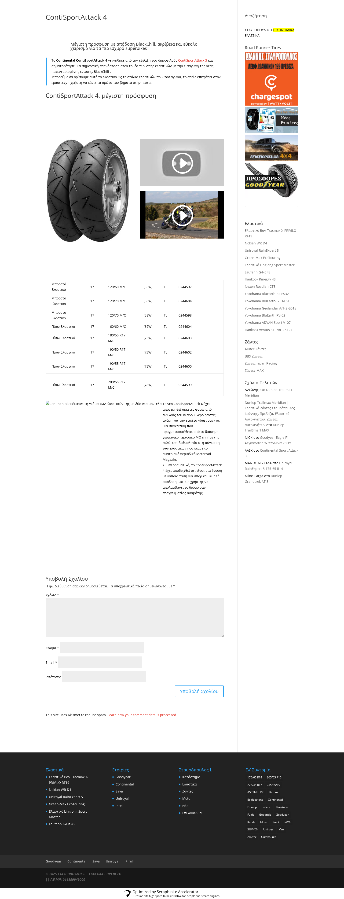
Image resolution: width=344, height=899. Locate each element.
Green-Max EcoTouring (263, 257)
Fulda (250, 815)
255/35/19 (273, 785)
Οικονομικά (268, 837)
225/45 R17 (254, 785)
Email (51, 662)
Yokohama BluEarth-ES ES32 (267, 293)
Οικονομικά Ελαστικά (190, 3)
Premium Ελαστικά (154, 3)
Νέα (198, 17)
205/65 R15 (274, 777)
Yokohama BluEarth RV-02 (265, 315)
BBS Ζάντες (254, 356)
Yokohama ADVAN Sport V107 (268, 322)
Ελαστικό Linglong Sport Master (270, 265)
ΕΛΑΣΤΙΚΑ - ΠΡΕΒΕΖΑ (105, 874)
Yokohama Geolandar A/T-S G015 (270, 308)
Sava (119, 791)
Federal (266, 807)
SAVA (287, 822)
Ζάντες (169, 17)
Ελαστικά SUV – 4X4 (227, 3)
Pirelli (120, 805)
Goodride (265, 815)
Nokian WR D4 (256, 243)
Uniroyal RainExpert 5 (262, 250)
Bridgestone (255, 800)
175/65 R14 (254, 777)
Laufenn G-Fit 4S (258, 272)
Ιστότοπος (53, 677)
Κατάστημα (126, 17)
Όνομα (52, 648)
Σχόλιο (52, 595)
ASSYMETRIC (255, 792)
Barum (273, 792)
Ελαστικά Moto (283, 3)
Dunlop (252, 807)
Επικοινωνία (217, 17)
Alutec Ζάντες (255, 349)
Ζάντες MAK (254, 370)
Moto (185, 17)
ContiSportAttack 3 (192, 60)
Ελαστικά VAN (259, 3)
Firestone (282, 807)
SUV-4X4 (253, 829)
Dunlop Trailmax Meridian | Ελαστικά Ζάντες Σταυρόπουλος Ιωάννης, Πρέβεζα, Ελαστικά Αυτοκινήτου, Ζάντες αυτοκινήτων (270, 413)
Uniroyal (122, 798)
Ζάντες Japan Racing (261, 363)
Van (281, 829)
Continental (125, 784)
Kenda (251, 822)
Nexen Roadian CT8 (260, 286)
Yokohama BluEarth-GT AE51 (267, 301)
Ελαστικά (150, 17)
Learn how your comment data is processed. (142, 715)
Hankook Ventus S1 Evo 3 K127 (268, 330)
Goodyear (123, 777)
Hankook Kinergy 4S (260, 279)
